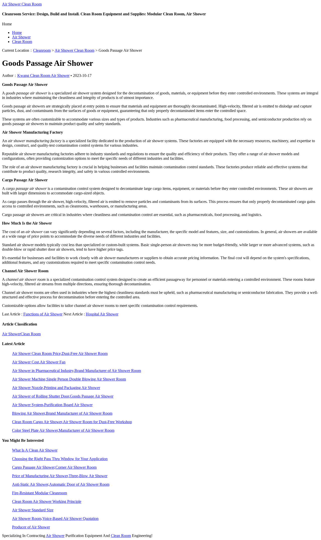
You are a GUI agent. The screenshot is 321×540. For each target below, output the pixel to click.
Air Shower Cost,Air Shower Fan (38, 362)
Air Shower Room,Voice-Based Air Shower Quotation (55, 518)
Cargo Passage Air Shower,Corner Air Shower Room (54, 467)
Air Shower (21, 37)
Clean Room (22, 41)
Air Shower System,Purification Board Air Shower (52, 405)
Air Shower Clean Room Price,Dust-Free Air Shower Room (60, 353)
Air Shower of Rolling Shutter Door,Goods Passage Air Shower (62, 396)
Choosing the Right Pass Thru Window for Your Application (60, 459)
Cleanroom (42, 50)
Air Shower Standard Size (32, 510)
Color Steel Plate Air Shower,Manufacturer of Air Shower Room (63, 430)
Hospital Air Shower (102, 314)
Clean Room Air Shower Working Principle (46, 501)
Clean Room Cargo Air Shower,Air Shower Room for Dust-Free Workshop (72, 422)
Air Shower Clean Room (22, 4)
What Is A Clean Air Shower (34, 450)
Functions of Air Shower (42, 314)
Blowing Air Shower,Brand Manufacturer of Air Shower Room (62, 413)
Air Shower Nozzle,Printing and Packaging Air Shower (56, 388)
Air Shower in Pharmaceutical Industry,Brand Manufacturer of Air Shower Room (76, 370)
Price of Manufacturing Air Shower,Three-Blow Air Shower (59, 476)
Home (17, 32)
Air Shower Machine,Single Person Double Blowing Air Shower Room (69, 379)
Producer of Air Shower (31, 527)
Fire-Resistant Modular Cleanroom (39, 493)
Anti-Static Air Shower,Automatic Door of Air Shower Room (60, 484)
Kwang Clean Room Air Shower (43, 75)
